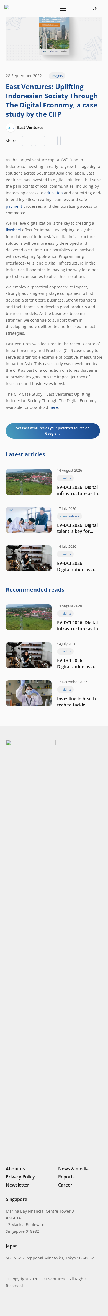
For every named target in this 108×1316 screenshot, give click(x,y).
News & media (73, 1169)
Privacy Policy (20, 1177)
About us (15, 1169)
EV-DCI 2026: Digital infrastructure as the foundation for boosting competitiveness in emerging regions (79, 490)
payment (14, 206)
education (53, 192)
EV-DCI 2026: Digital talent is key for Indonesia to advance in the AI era (79, 528)
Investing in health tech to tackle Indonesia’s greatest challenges (78, 702)
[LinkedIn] (8, 1303)
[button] (76, 8)
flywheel (13, 230)
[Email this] (27, 141)
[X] (27, 1304)
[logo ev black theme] (23, 7)
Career (65, 1185)
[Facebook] (36, 1303)
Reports (66, 1177)
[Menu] (62, 8)
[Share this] (40, 141)
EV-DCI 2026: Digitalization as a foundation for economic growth (75, 566)
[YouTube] (45, 1303)
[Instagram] (17, 1304)
